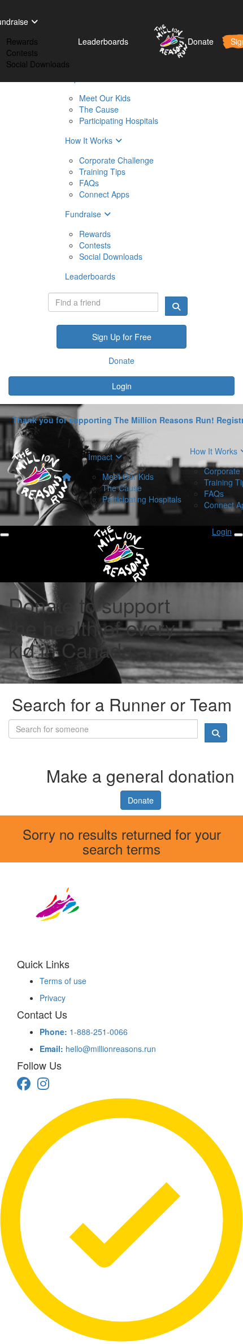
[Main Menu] (4, 534)
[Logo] (166, 41)
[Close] (238, 534)
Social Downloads (38, 64)
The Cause (122, 487)
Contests (22, 52)
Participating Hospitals (141, 499)
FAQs (214, 493)
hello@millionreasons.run (98, 1048)
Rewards (22, 41)
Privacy (53, 997)
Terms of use (63, 980)
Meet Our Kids (128, 476)
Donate (141, 800)
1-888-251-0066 (84, 1031)
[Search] (176, 306)
